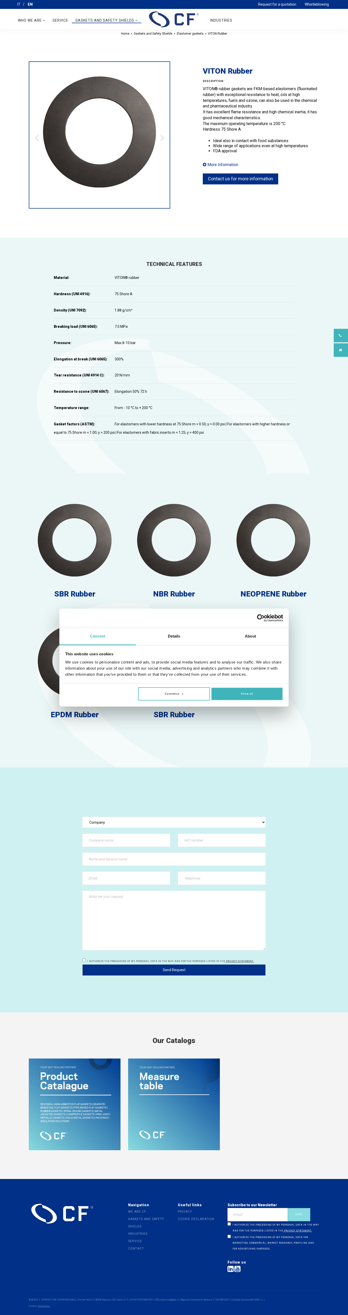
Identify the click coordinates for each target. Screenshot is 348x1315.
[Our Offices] (341, 350)
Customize (172, 694)
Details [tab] (174, 636)
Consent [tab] (97, 636)
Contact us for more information (240, 178)
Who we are (30, 20)
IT (18, 4)
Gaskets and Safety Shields (105, 20)
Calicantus (44, 1306)
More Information (222, 164)
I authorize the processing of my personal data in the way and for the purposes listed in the (170, 961)
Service (60, 20)
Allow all (247, 694)
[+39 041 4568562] (341, 335)
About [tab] (250, 636)
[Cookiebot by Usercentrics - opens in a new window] (260, 618)
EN (30, 4)
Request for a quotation (277, 4)
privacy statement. (239, 961)
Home (125, 33)
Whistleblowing (317, 4)
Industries (221, 20)
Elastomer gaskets (190, 33)
